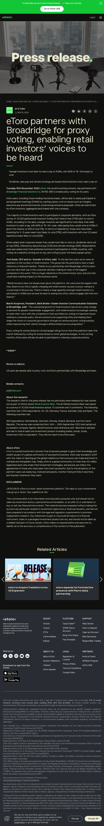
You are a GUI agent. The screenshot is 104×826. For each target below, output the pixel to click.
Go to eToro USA (52, 9)
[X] (84, 111)
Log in (92, 17)
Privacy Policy (69, 664)
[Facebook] (5, 656)
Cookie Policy (69, 672)
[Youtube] (22, 656)
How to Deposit (89, 628)
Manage (75, 818)
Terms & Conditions (72, 668)
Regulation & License (68, 658)
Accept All (93, 818)
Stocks (46, 624)
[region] (52, 819)
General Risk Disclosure (12, 780)
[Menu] (100, 17)
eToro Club (87, 665)
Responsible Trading (91, 641)
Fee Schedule (69, 640)
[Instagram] (16, 656)
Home (9, 102)
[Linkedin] (27, 656)
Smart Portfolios (70, 635)
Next (101, 579)
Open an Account (90, 632)
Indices (46, 641)
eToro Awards (49, 669)
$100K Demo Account (69, 629)
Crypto (46, 628)
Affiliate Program (90, 661)
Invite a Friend (88, 656)
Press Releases (40, 102)
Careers (46, 665)
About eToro (49, 656)
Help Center (87, 624)
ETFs (45, 632)
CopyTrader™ (69, 624)
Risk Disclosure (89, 637)
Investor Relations (51, 661)
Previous (3, 579)
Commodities (49, 637)
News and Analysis (22, 102)
